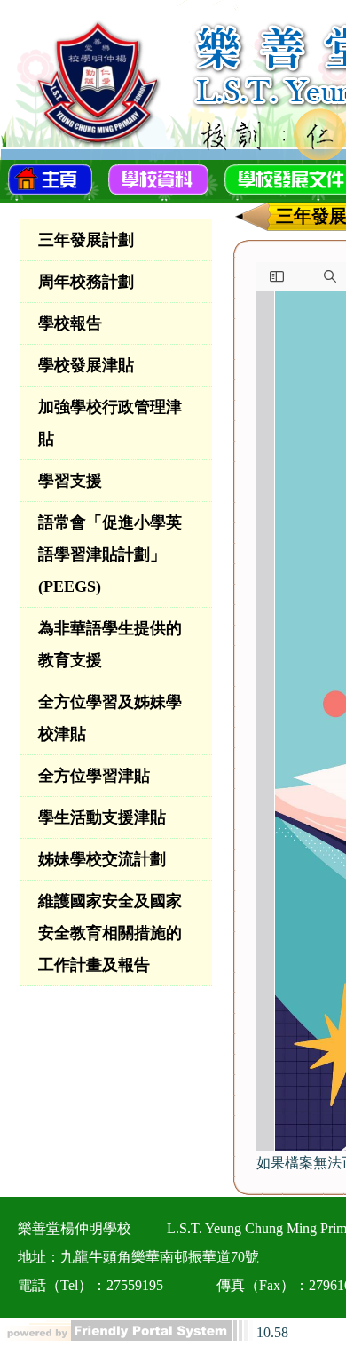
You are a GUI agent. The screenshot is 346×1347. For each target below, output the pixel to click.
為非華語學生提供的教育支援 (110, 644)
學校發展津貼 (86, 365)
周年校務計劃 (86, 282)
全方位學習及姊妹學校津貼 (110, 718)
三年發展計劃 (86, 240)
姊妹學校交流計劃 (102, 859)
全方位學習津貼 (94, 776)
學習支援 (70, 481)
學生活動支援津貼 (102, 817)
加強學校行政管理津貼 (110, 423)
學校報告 (70, 323)
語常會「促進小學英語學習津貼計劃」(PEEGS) (110, 554)
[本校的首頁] (50, 178)
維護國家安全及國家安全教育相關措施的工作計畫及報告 (110, 933)
